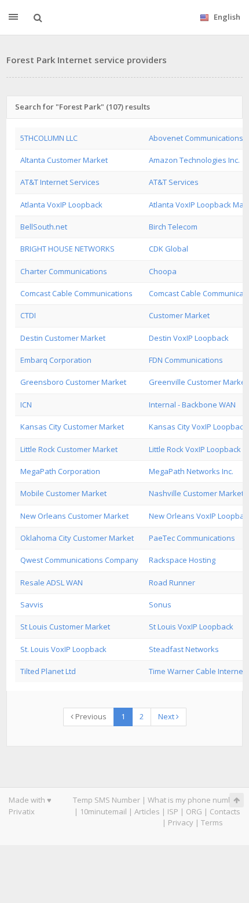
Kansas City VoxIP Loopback (198, 426)
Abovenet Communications (196, 138)
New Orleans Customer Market (74, 516)
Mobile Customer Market (63, 493)
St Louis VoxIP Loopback (191, 626)
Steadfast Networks (184, 649)
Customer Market (179, 315)
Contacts (225, 811)
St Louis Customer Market (65, 626)
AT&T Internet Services (60, 182)
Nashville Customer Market (196, 493)
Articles (147, 811)
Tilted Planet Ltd (48, 671)
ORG (194, 811)
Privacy (180, 822)
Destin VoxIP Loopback (189, 338)
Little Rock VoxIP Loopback (195, 449)
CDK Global (168, 248)
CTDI (28, 315)
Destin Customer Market (62, 338)
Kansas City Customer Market (72, 426)
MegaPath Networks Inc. (191, 471)
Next (167, 716)
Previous (90, 716)
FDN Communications (186, 360)
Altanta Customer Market (64, 160)
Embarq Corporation (55, 360)
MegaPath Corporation (60, 471)
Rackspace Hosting (182, 560)
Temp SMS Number (106, 800)
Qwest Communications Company (79, 560)
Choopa (163, 271)
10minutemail (103, 811)
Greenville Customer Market (198, 382)
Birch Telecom (173, 226)
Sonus (160, 604)
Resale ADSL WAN (51, 582)
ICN (26, 404)
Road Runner (172, 582)
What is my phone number (194, 800)
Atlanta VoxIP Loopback (61, 204)
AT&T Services (174, 182)
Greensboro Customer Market (73, 382)
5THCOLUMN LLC (49, 138)
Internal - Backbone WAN (192, 404)
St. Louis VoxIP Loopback (63, 649)
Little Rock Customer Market (69, 449)
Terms (212, 822)
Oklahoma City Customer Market (77, 538)
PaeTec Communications (192, 538)
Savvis (31, 604)
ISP (172, 811)
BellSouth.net (43, 226)
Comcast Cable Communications (76, 293)
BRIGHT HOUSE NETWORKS (67, 248)
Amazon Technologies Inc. (194, 160)
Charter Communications (63, 271)
